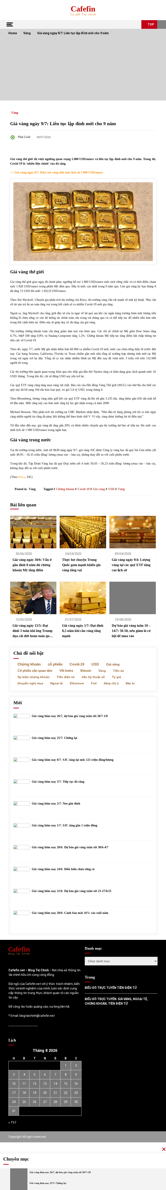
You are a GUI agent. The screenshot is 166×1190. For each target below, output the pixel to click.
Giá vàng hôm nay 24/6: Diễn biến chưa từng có (63, 869)
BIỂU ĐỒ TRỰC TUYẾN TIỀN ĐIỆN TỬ (111, 987)
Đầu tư (130, 683)
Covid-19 (83, 489)
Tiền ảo (118, 670)
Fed (94, 683)
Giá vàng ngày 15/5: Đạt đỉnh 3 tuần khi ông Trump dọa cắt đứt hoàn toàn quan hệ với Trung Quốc (33, 631)
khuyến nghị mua (30, 683)
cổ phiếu (55, 664)
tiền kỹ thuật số (93, 677)
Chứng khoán (65, 489)
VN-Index (66, 670)
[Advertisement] (83, 70)
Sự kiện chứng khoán (33, 677)
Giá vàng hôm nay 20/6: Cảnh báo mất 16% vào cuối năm (70, 913)
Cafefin (83, 9)
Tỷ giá (116, 677)
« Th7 (12, 1122)
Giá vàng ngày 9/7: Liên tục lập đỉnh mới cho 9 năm (63, 123)
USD (111, 489)
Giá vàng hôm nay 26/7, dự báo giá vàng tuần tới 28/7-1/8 (70, 716)
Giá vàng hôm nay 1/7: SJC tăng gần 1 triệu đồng (64, 825)
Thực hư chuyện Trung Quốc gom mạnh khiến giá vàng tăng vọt (81, 565)
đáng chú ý (111, 683)
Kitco (21, 477)
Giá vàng (99, 489)
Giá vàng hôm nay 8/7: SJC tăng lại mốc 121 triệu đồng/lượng (72, 759)
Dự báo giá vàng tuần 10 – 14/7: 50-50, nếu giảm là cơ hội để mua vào (131, 631)
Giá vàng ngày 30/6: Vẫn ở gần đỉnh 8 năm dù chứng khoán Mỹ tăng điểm (32, 565)
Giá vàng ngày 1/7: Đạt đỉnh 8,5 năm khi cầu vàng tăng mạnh (82, 631)
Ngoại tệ (56, 683)
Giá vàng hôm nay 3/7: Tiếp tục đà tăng (58, 781)
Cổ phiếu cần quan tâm (35, 670)
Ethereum (77, 683)
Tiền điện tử (66, 677)
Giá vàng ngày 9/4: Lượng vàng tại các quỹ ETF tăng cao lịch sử (131, 565)
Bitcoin (85, 670)
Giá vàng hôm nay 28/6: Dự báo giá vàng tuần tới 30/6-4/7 (70, 847)
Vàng (14, 112)
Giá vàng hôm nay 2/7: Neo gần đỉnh (56, 803)
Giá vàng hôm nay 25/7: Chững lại (54, 738)
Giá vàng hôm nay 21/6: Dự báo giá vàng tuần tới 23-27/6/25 (71, 891)
